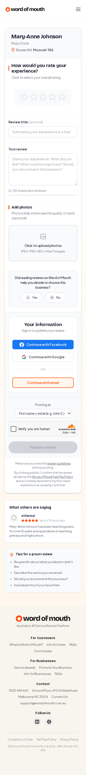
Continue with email (43, 382)
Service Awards (25, 667)
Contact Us (60, 697)
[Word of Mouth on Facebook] (49, 722)
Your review (17, 149)
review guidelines (59, 463)
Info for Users (56, 644)
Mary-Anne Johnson (36, 36)
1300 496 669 (18, 690)
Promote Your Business (55, 667)
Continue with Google (46, 357)
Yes (32, 297)
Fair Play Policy (46, 739)
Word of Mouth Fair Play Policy (52, 477)
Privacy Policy (69, 739)
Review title (25, 122)
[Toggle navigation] (78, 9)
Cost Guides (43, 651)
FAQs (73, 644)
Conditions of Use (20, 739)
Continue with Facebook (46, 344)
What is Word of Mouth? (26, 644)
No (56, 297)
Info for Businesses (37, 674)
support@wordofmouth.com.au (43, 703)
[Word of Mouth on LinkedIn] (37, 722)
